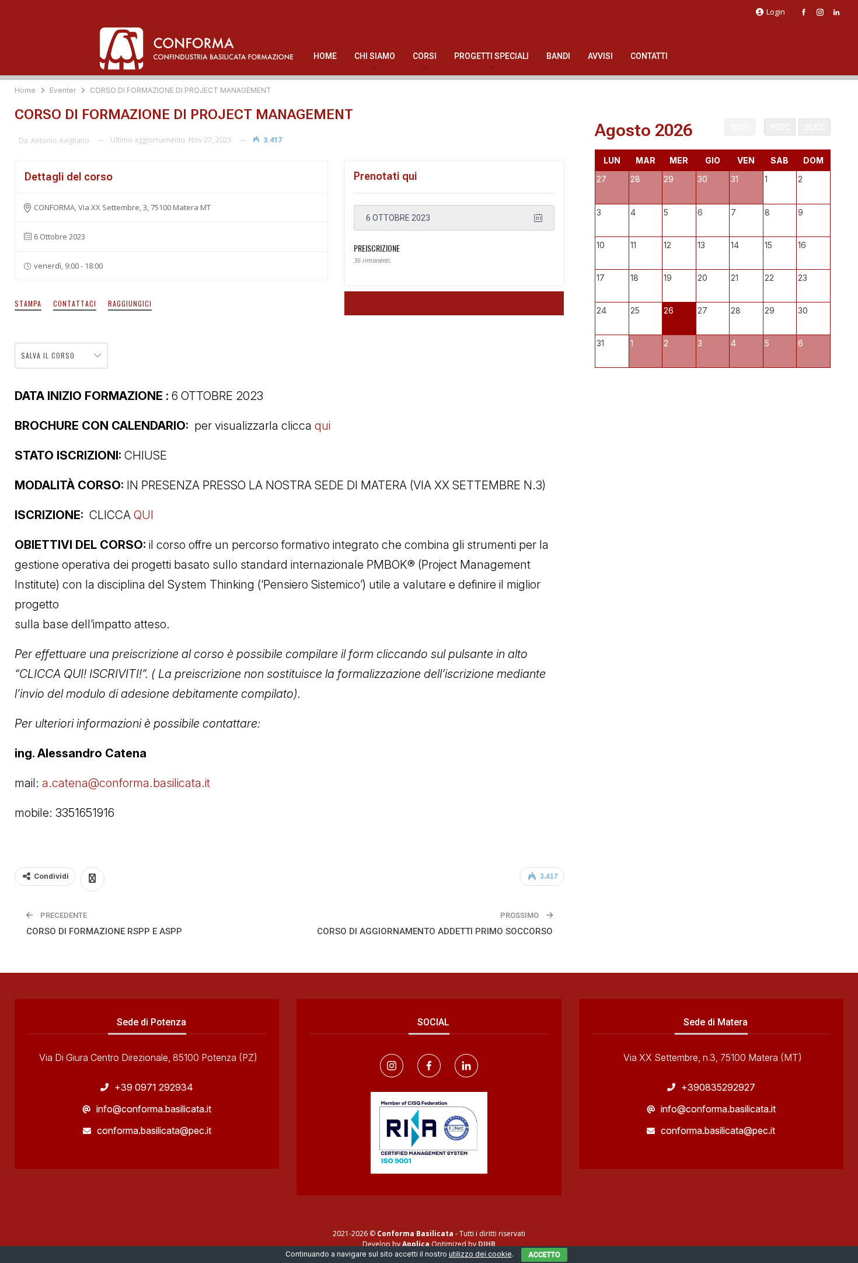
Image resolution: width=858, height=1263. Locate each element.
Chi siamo (374, 56)
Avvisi (600, 56)
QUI (144, 515)
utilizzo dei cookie (480, 1254)
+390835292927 (718, 1087)
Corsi (425, 56)
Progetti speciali (491, 56)
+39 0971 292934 (153, 1087)
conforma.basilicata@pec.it (154, 1130)
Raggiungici (130, 303)
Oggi (740, 127)
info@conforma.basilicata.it (153, 1109)
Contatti (649, 56)
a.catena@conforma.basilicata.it (127, 783)
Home (325, 56)
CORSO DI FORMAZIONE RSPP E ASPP (104, 931)
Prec (780, 127)
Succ (814, 127)
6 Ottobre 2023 (398, 217)
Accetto (544, 1255)
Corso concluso (454, 303)
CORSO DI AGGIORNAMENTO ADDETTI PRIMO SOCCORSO (435, 931)
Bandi (558, 56)
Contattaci (74, 303)
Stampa (28, 303)
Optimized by (440, 1244)
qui (322, 426)
